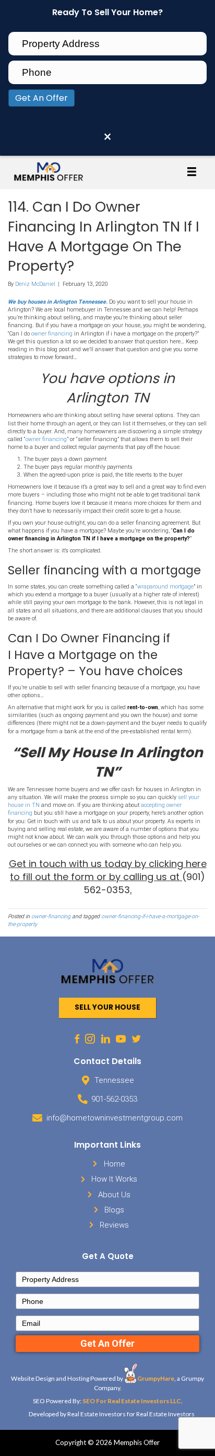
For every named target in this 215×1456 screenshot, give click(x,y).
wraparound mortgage (165, 586)
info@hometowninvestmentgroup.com (114, 1118)
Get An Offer (41, 98)
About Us (114, 1194)
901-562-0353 (114, 1099)
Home (114, 1164)
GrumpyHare (155, 1378)
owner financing (52, 333)
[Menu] (192, 171)
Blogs (114, 1210)
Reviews (114, 1225)
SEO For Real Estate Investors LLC (131, 1401)
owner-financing (50, 916)
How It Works (114, 1179)
